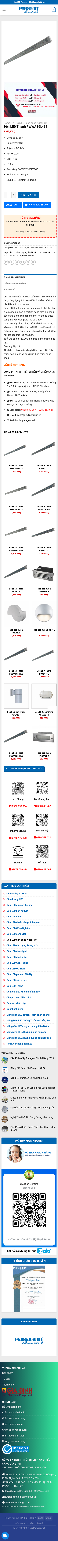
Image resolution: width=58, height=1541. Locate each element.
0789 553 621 (46, 409)
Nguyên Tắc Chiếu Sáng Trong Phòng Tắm (32, 1107)
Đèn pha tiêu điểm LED (19, 997)
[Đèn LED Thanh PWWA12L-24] (44, 490)
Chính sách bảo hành (13, 1412)
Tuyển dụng (8, 1384)
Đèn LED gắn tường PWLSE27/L (44, 713)
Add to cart (28, 195)
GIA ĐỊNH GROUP (28, 1518)
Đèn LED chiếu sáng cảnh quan (23, 922)
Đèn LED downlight (17, 951)
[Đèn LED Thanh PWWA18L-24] (16, 449)
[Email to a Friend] (22, 262)
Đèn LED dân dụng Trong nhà (22, 945)
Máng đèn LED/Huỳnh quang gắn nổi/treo (29, 1037)
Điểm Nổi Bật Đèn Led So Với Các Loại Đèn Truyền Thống (32, 1089)
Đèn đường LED (15, 899)
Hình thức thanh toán (13, 1435)
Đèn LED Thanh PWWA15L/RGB (16, 672)
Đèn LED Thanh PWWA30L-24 (16, 508)
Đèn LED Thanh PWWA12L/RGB (16, 754)
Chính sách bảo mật (12, 1424)
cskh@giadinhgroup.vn (29, 415)
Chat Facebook (38, 204)
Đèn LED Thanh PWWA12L (44, 467)
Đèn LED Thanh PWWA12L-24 (44, 508)
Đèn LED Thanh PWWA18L (44, 672)
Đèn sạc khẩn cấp (16, 1003)
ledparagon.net (27, 420)
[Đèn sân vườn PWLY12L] (16, 614)
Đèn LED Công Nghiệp (18, 928)
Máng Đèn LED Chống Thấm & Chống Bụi (28, 1020)
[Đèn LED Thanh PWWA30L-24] (16, 490)
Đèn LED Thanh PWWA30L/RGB (16, 549)
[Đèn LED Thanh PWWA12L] (44, 449)
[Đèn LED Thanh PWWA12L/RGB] (16, 737)
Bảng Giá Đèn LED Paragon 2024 (27, 1068)
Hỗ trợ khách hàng (12, 1406)
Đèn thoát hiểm (15, 1009)
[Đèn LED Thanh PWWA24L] (44, 531)
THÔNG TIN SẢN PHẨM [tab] (14, 277)
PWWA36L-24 (28, 255)
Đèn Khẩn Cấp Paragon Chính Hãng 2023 (32, 1058)
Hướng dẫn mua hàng (13, 1441)
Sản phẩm (7, 1373)
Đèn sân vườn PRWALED (44, 754)
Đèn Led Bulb (14, 916)
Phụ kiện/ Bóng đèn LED (19, 1043)
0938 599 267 (28, 409)
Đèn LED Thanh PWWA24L (44, 549)
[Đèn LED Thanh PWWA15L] (16, 572)
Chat (17, 204)
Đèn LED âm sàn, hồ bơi (19, 905)
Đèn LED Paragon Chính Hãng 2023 (29, 1078)
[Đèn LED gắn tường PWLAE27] (16, 696)
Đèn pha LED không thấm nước (23, 991)
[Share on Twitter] (17, 262)
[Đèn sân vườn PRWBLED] (44, 572)
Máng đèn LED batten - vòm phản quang (28, 1014)
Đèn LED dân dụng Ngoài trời (32, 123)
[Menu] (4, 9)
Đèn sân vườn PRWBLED (44, 590)
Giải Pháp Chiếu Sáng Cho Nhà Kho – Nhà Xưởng (32, 1128)
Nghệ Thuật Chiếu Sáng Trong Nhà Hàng (31, 1117)
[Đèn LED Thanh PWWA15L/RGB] (16, 655)
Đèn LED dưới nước (17, 957)
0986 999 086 (19, 806)
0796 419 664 (43, 869)
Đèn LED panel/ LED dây (19, 974)
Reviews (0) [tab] (9, 289)
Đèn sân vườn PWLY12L (16, 631)
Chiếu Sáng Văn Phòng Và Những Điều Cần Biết (33, 1099)
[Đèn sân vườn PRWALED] (44, 737)
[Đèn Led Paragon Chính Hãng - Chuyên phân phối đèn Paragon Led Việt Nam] (29, 9)
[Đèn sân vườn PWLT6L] (44, 614)
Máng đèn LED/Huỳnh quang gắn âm (26, 1032)
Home (7, 123)
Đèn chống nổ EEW (17, 893)
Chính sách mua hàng (13, 1418)
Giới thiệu (20, 1523)
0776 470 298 (19, 838)
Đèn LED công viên (16, 934)
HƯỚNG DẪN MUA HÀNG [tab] (15, 283)
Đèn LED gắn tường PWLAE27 (16, 713)
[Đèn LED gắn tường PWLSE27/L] (44, 696)
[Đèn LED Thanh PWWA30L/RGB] (16, 531)
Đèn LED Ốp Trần (16, 968)
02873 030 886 (19, 869)
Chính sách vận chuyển (14, 1429)
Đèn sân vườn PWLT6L (44, 630)
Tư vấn (6, 1378)
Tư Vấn (30, 1523)
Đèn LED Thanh (45, 248)
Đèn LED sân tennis (17, 980)
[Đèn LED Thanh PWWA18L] (44, 655)
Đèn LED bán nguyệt (17, 910)
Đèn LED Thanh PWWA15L (16, 590)
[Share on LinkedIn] (33, 262)
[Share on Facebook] (11, 262)
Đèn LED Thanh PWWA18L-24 (16, 467)
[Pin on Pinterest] (27, 262)
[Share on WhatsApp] (6, 262)
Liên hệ (39, 1523)
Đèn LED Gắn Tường (17, 962)
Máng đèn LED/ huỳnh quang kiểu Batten (28, 1026)
